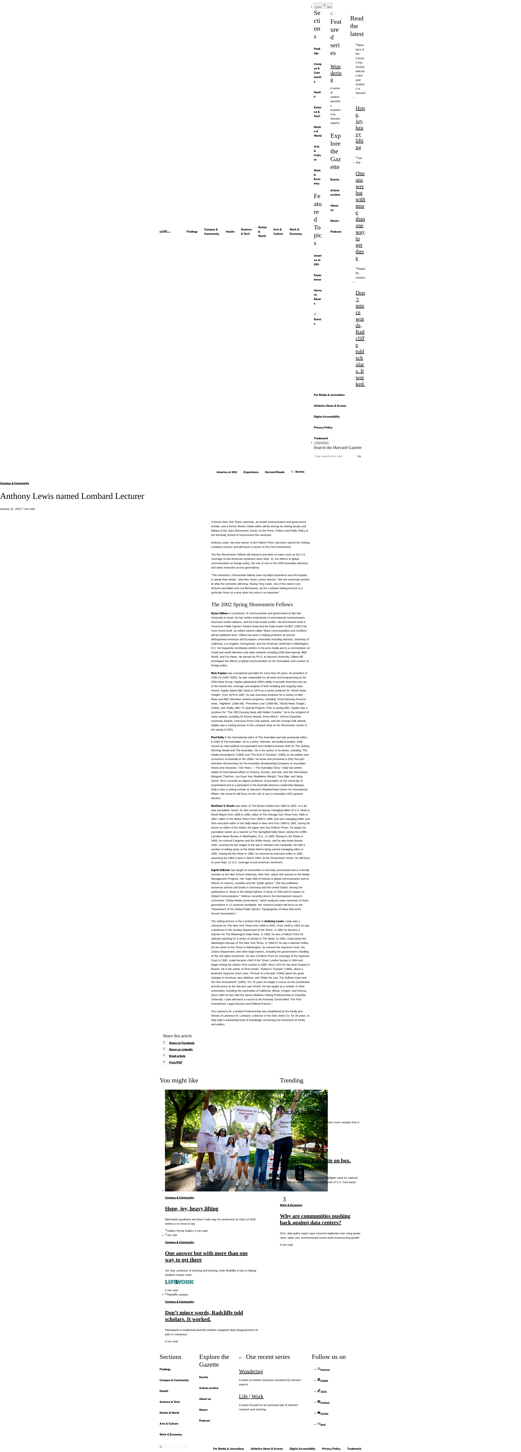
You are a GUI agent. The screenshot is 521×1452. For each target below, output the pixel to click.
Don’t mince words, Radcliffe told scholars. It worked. (360, 338)
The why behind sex (303, 1111)
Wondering (335, 73)
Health (284, 1149)
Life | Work (251, 1396)
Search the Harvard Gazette (338, 447)
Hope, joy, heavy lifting (360, 127)
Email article (177, 1055)
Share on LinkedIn (181, 1049)
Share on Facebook (182, 1042)
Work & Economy (291, 1205)
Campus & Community (14, 483)
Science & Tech (290, 1100)
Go (359, 456)
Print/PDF (175, 1062)
